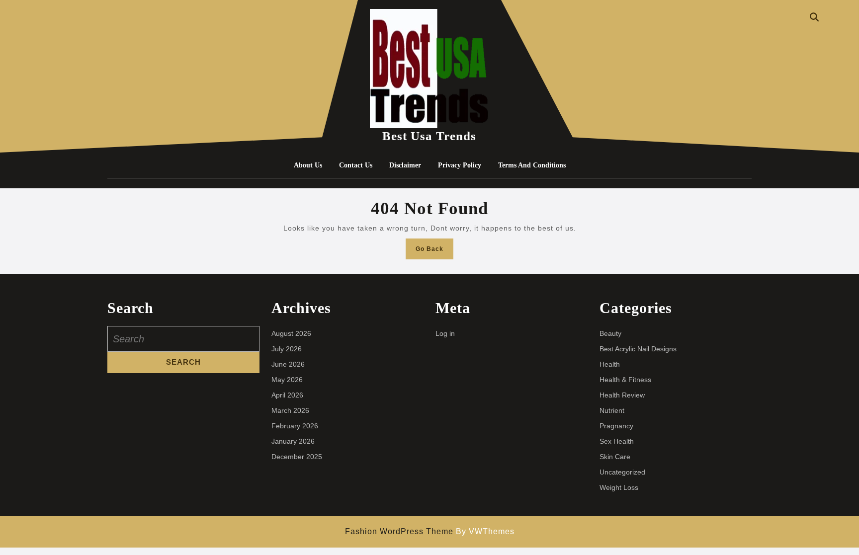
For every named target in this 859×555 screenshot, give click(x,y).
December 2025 (296, 457)
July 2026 (286, 349)
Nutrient (612, 410)
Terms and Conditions (532, 165)
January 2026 (293, 441)
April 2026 (287, 395)
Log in (445, 333)
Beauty (610, 333)
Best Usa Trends (429, 136)
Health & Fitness (625, 380)
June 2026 (288, 364)
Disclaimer (405, 165)
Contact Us (355, 165)
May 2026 (287, 380)
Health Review (622, 395)
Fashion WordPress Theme (399, 531)
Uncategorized (622, 472)
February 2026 (294, 426)
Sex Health (617, 441)
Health (610, 364)
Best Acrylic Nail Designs (638, 349)
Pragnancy (616, 426)
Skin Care (615, 457)
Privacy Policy (459, 165)
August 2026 (291, 333)
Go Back (434, 251)
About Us (308, 165)
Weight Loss (619, 487)
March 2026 (290, 410)
